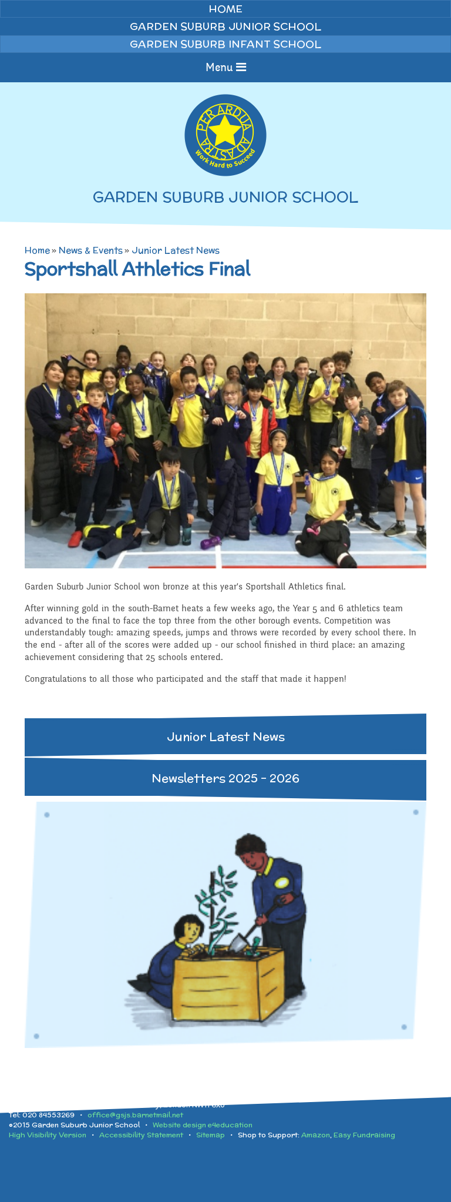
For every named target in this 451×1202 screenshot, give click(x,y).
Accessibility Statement (141, 1135)
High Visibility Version (47, 1135)
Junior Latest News (176, 250)
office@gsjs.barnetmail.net (135, 1115)
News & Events (91, 250)
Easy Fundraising (364, 1135)
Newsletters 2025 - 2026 (225, 777)
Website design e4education (203, 1125)
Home (37, 250)
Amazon (315, 1135)
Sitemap (210, 1135)
